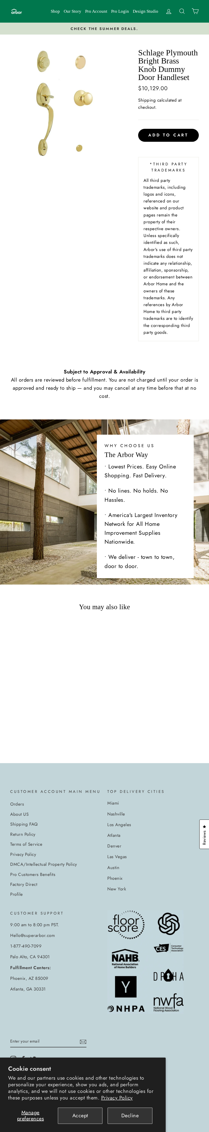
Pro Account (96, 11)
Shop (55, 11)
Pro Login (120, 11)
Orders (17, 804)
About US (19, 814)
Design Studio (145, 11)
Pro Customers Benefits (32, 874)
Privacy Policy (117, 1098)
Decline (130, 1115)
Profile (16, 894)
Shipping (147, 100)
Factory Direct (23, 884)
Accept (80, 1115)
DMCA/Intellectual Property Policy (43, 864)
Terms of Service (26, 844)
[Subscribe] (83, 1041)
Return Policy (22, 834)
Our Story (72, 11)
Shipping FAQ (23, 824)
